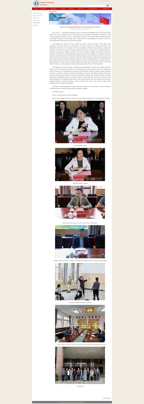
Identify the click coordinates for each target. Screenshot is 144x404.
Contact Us (107, 0)
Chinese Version (101, 0)
